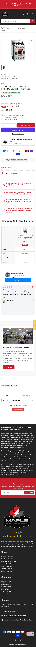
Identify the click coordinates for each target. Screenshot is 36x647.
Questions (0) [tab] (26, 395)
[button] (5, 104)
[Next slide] (33, 299)
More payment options (18, 134)
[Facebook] (15, 640)
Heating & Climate (7, 559)
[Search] (32, 21)
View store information (11, 119)
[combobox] (18, 21)
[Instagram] (21, 640)
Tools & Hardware (6, 569)
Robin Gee (10, 300)
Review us (18, 280)
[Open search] (3, 401)
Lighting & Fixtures (7, 556)
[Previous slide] (2, 299)
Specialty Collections (7, 571)
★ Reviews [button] (34, 325)
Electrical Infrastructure (8, 561)
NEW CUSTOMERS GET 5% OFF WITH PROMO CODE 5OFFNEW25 (18, 4)
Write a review (18, 410)
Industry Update (6, 587)
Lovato (3, 74)
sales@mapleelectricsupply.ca (17, 615)
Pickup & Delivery (6, 584)
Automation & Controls (8, 564)
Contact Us (9, 367)
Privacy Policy (5, 589)
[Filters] (8, 401)
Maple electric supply (18, 273)
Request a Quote (6, 582)
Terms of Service (6, 591)
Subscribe (29, 492)
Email (10, 143)
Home (3, 27)
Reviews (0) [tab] (9, 395)
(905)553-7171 (17, 143)
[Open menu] (33, 14)
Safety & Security (6, 566)
